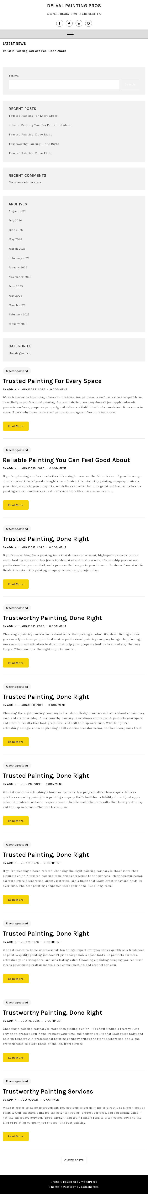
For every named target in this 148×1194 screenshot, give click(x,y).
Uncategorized (20, 353)
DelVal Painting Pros (74, 5)
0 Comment (58, 389)
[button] (70, 35)
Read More (16, 426)
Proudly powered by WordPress (74, 1181)
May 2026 (15, 239)
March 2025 (17, 305)
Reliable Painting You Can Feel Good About (34, 51)
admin (12, 389)
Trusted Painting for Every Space (33, 115)
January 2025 (18, 324)
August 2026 (18, 211)
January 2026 (18, 267)
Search (14, 75)
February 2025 (19, 314)
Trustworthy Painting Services (48, 1091)
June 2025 (16, 286)
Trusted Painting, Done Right (30, 134)
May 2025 (15, 295)
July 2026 (15, 220)
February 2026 (19, 258)
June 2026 (16, 230)
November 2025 (20, 277)
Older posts (74, 1160)
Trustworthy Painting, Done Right (34, 144)
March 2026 (17, 248)
